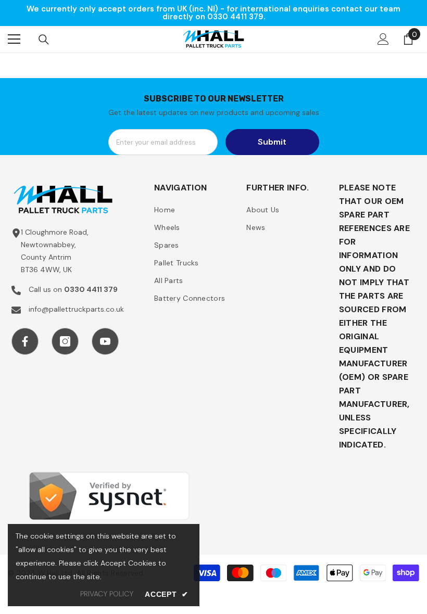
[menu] (14, 39)
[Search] (43, 39)
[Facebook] (25, 341)
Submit (272, 141)
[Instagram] (65, 341)
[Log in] (383, 39)
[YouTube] (105, 341)
